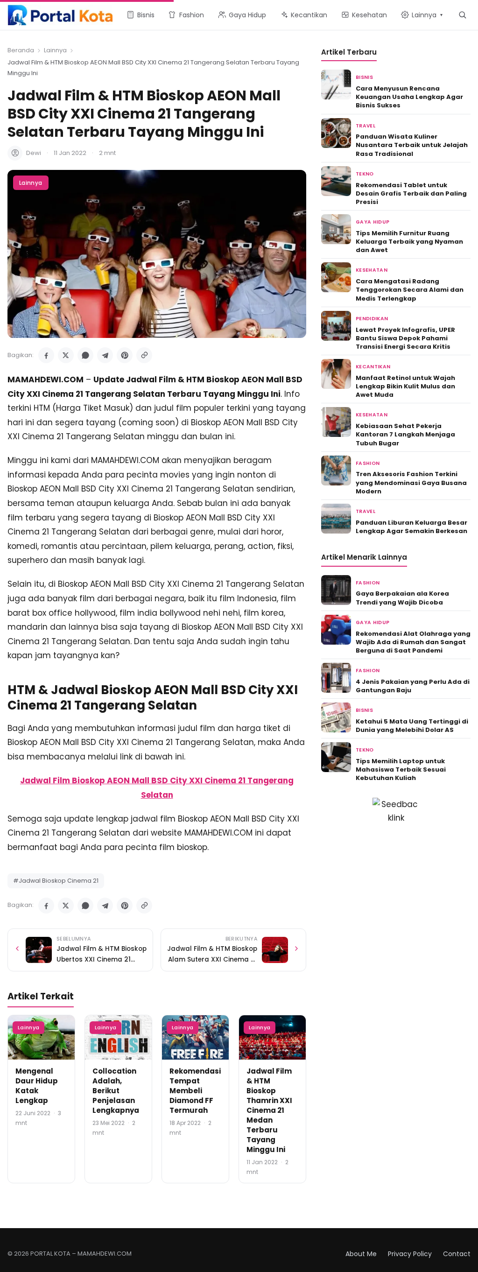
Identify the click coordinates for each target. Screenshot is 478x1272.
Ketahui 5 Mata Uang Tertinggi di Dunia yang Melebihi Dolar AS (412, 725)
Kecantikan (373, 366)
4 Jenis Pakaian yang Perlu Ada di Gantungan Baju (413, 686)
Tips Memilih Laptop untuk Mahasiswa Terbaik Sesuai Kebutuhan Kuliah (401, 769)
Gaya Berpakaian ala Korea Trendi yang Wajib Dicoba (402, 597)
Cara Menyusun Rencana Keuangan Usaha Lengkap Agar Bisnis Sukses (409, 97)
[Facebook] (46, 355)
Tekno (365, 173)
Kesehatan (371, 270)
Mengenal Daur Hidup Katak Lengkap (36, 1085)
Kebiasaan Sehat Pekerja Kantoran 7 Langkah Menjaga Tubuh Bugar (405, 434)
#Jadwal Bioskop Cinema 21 (55, 881)
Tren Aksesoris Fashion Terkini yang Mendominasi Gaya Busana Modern (411, 482)
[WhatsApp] (85, 355)
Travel (365, 125)
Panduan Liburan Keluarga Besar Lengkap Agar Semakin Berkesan (411, 526)
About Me (361, 1253)
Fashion (368, 463)
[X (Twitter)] (66, 355)
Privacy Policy (410, 1253)
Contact (457, 1253)
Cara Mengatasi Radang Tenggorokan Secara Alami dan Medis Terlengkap (410, 289)
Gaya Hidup (372, 221)
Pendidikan (372, 318)
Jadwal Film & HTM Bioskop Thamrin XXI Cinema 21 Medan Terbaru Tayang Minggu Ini (269, 1110)
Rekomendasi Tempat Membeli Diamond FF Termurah (195, 1090)
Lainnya (55, 50)
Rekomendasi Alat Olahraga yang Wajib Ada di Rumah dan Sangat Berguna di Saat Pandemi (413, 642)
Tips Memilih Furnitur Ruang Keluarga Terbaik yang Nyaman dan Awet (409, 241)
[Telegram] (105, 355)
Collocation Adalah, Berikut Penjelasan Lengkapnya (115, 1090)
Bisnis (364, 77)
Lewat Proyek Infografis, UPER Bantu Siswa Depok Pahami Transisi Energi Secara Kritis (405, 338)
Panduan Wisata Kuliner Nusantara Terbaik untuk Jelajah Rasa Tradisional (412, 145)
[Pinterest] (125, 355)
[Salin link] (144, 355)
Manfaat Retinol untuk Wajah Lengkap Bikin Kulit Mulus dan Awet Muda (405, 386)
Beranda (20, 50)
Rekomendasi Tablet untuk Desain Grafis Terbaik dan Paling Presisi (411, 193)
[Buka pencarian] (462, 15)
